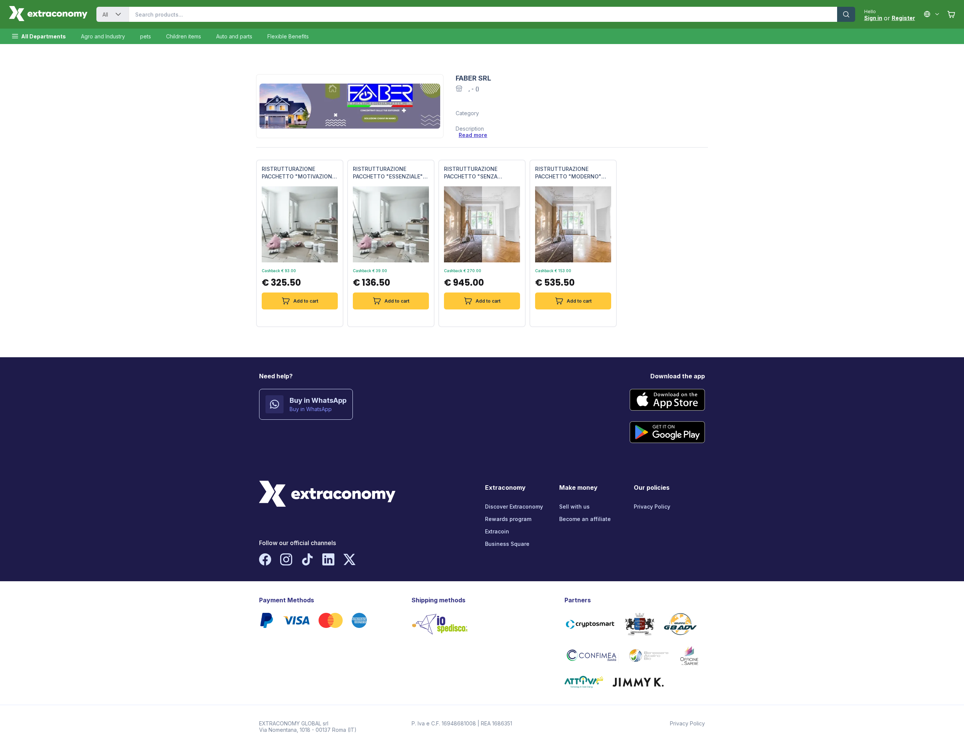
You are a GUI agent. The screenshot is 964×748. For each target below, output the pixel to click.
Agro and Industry (103, 36)
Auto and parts (234, 36)
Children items (183, 36)
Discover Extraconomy (514, 506)
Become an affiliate (585, 519)
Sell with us (574, 506)
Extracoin (497, 531)
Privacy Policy (652, 506)
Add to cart (305, 301)
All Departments (43, 36)
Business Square (507, 544)
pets (145, 36)
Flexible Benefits (288, 36)
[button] (118, 14)
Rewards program (508, 519)
